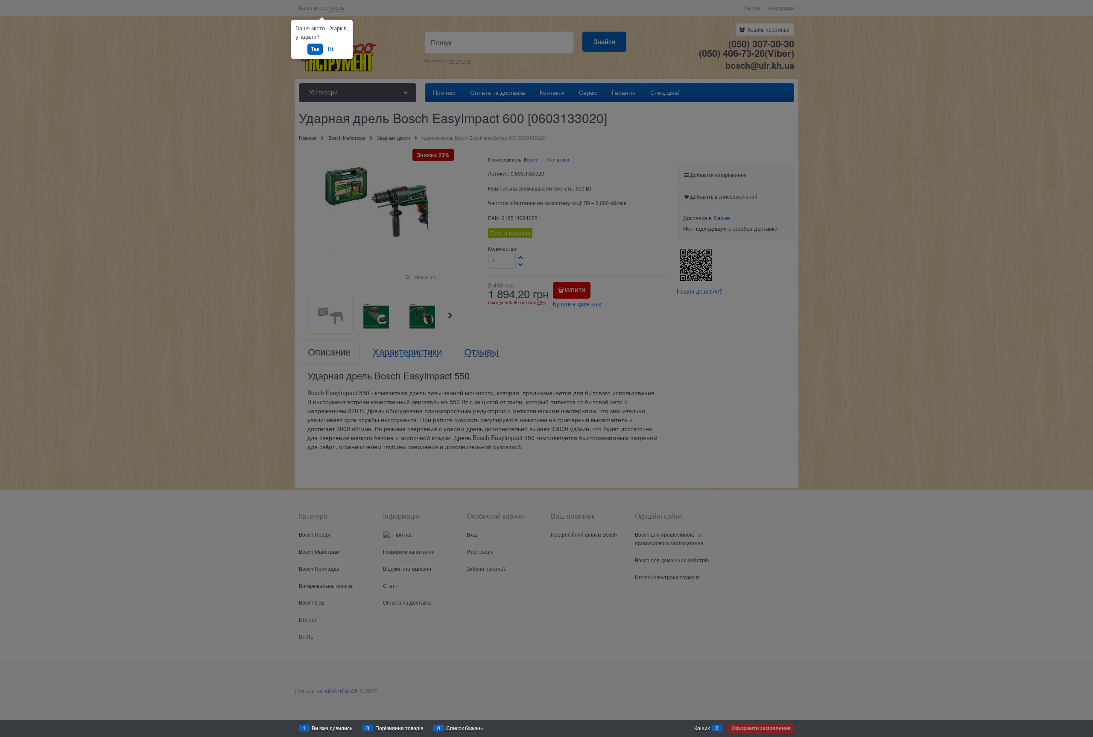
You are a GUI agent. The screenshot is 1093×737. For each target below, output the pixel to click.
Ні (330, 49)
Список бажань (464, 727)
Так (315, 49)
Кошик (702, 727)
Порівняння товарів (399, 727)
